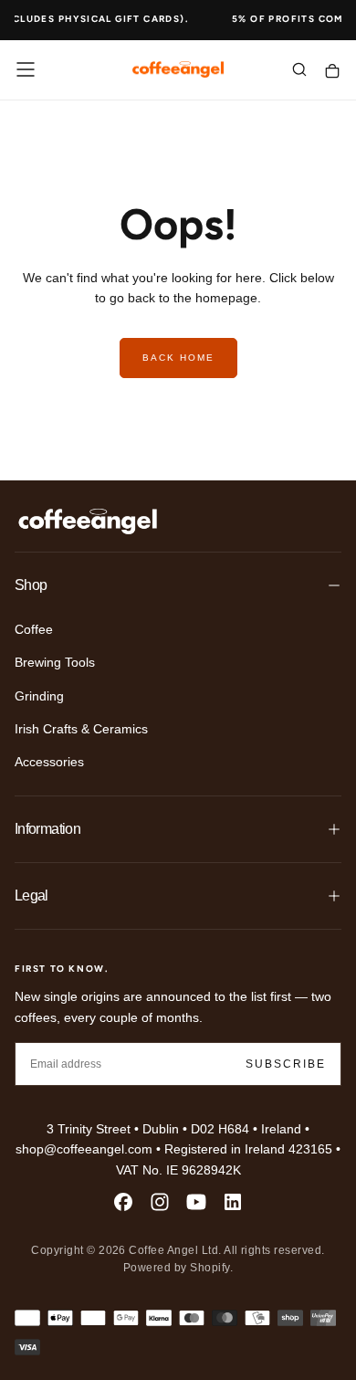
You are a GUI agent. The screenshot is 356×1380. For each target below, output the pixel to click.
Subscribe (286, 1064)
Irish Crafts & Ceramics (81, 729)
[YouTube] (196, 1202)
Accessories (49, 761)
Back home (178, 358)
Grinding (39, 696)
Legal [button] (31, 895)
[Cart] (332, 72)
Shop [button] (31, 585)
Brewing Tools (55, 662)
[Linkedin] (233, 1202)
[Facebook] (123, 1202)
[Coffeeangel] (88, 521)
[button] (26, 69)
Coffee (34, 629)
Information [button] (47, 829)
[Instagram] (160, 1202)
